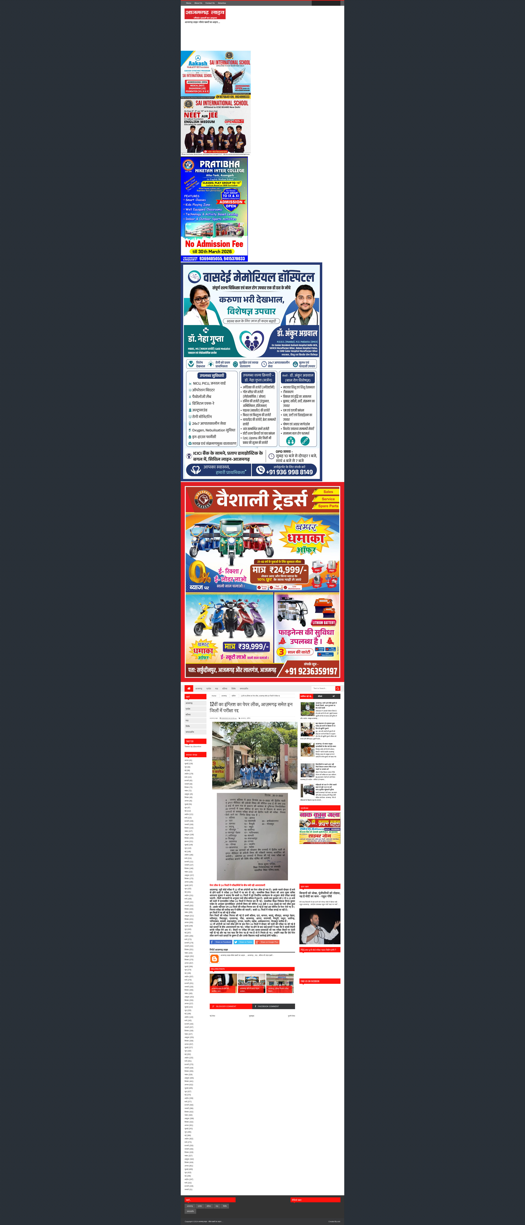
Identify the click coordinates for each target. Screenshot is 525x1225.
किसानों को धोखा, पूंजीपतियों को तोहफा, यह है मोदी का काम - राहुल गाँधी (319, 894)
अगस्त (187, 760)
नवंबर (186, 791)
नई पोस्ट (212, 1016)
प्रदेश (208, 688)
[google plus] (337, 3)
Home (188, 3)
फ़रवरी (187, 781)
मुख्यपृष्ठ (251, 1016)
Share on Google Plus (269, 942)
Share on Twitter (245, 942)
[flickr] (326, 3)
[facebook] (314, 3)
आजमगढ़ (198, 688)
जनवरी (187, 784)
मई (185, 770)
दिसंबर (187, 787)
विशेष (233, 688)
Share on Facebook (223, 942)
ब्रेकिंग (248, 718)
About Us (198, 3)
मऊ (216, 688)
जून (186, 767)
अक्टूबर (187, 794)
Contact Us (210, 3)
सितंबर (187, 797)
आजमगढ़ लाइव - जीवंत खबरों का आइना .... (210, 1222)
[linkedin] (331, 3)
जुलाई (186, 764)
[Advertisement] (264, 28)
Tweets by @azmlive (193, 746)
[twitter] (320, 3)
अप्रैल (187, 774)
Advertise (222, 3)
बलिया (224, 688)
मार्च (186, 777)
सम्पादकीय (244, 688)
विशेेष (188, 726)
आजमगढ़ (189, 703)
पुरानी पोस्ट (291, 1016)
